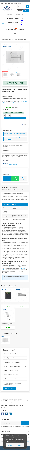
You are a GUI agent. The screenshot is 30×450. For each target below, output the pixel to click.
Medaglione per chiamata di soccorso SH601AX (7, 324)
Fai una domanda (9, 388)
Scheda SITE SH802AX (8, 303)
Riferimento (4, 96)
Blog (16, 3)
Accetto (10, 445)
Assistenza (27, 441)
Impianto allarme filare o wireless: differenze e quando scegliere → (13, 138)
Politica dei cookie (10, 439)
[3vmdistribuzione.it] (6, 8)
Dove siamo (4, 3)
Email (23, 179)
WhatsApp (15, 179)
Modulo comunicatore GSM (22, 303)
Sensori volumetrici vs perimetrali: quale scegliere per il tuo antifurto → (14, 134)
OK (25, 423)
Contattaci (11, 3)
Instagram (6, 414)
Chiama (7, 179)
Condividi (25, 124)
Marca (3, 94)
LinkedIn (10, 414)
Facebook (2, 414)
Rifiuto (19, 445)
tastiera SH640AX (6, 266)
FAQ (20, 3)
